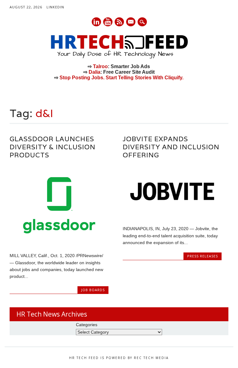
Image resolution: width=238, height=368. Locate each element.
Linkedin (96, 21)
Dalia (94, 72)
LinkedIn (55, 7)
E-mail (131, 22)
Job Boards (93, 289)
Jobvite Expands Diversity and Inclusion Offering (171, 147)
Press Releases (202, 256)
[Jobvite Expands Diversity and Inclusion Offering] (172, 215)
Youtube (107, 21)
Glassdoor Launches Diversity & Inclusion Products (52, 147)
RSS (119, 21)
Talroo (100, 66)
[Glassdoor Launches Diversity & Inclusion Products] (59, 242)
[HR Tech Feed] (119, 57)
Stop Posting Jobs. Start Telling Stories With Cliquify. (121, 77)
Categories (86, 324)
